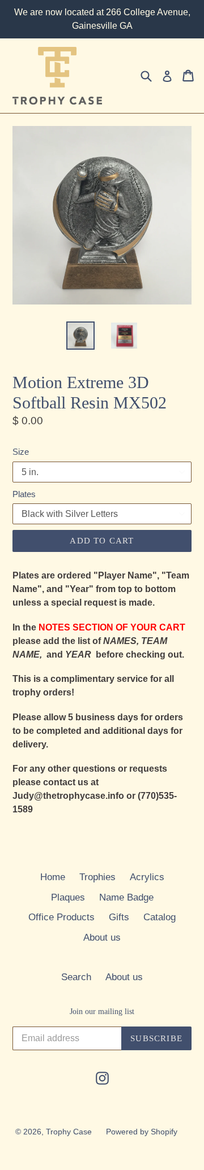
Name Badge (126, 897)
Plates (24, 494)
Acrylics (147, 877)
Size (20, 451)
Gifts (119, 917)
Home (52, 877)
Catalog (159, 917)
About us (102, 937)
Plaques (68, 897)
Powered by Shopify (141, 1131)
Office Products (61, 917)
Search (76, 977)
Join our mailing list (102, 1011)
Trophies (97, 877)
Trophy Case (69, 1131)
